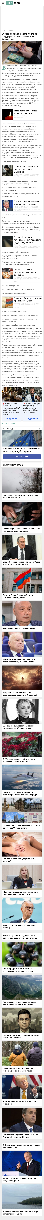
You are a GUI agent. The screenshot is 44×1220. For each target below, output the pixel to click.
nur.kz (39, 31)
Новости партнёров (12, 465)
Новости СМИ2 (8, 423)
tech (13, 3)
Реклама (8, 9)
